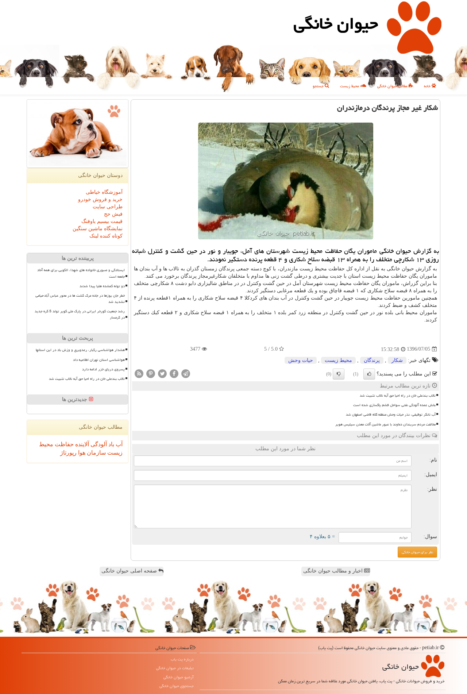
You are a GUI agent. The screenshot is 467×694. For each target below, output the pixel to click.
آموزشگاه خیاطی (104, 192)
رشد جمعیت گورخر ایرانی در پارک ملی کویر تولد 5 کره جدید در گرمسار (80, 314)
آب (118, 444)
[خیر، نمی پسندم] (338, 374)
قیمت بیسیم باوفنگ (102, 221)
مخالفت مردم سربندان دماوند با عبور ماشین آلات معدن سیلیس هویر (385, 424)
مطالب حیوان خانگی (393, 86)
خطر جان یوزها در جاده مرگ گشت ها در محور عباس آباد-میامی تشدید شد (80, 298)
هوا (81, 453)
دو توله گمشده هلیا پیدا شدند (102, 286)
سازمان (95, 453)
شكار (397, 360)
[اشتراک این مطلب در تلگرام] (186, 373)
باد (110, 444)
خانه (428, 86)
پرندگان (372, 360)
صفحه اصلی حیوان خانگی (129, 571)
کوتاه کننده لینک (106, 236)
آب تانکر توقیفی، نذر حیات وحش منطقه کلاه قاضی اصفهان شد (391, 414)
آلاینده (81, 444)
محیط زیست (350, 86)
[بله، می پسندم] (369, 374)
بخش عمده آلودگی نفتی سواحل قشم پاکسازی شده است (394, 405)
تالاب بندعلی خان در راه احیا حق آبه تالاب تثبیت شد (398, 395)
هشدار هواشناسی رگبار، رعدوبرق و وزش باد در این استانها (80, 350)
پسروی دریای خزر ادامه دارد (103, 369)
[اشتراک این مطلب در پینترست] (151, 373)
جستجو (319, 86)
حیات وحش (300, 360)
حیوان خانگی (336, 23)
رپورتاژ (68, 453)
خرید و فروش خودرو (100, 199)
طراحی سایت (108, 206)
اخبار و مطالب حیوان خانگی (333, 571)
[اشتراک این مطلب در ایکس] (162, 373)
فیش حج (113, 214)
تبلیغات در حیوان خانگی (175, 668)
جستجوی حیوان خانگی (176, 686)
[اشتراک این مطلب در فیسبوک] (174, 373)
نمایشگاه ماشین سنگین (98, 228)
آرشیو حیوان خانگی (178, 677)
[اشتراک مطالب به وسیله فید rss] (139, 373)
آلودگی (98, 444)
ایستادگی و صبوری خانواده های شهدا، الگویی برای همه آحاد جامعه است (81, 273)
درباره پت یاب (182, 659)
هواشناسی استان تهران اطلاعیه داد (99, 359)
